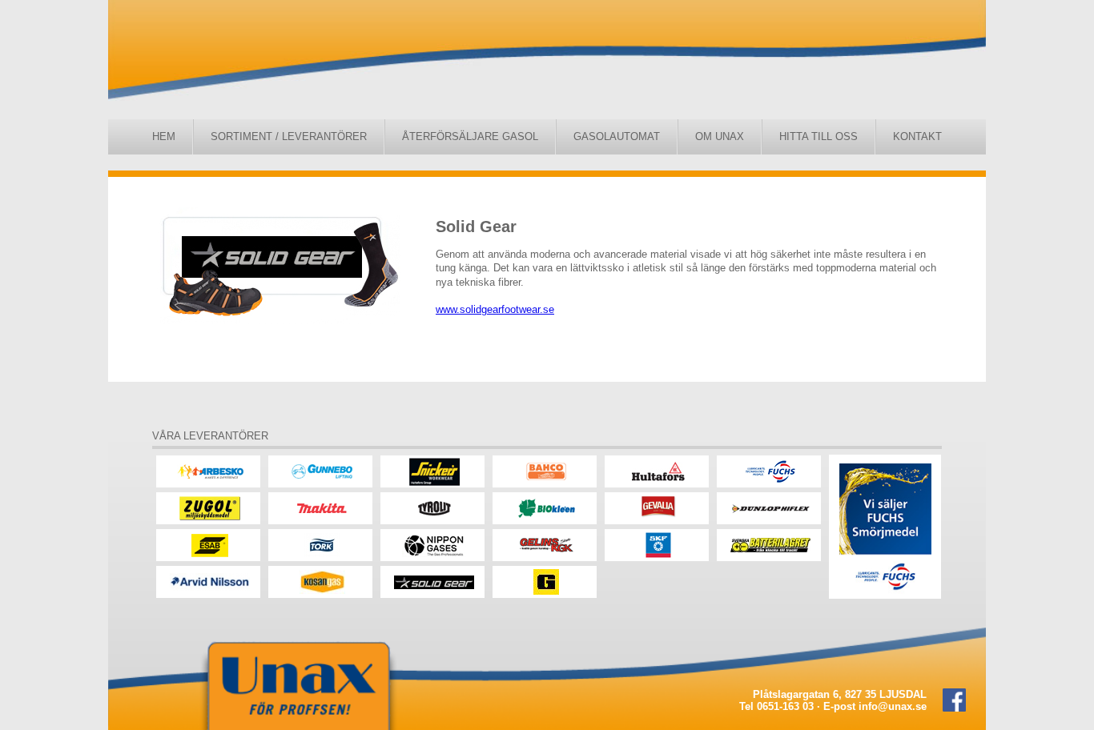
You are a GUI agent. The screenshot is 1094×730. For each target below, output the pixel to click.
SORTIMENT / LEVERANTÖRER (289, 136)
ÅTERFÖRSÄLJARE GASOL (470, 136)
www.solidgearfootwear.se (495, 309)
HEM (163, 136)
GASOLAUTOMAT (616, 136)
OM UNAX (719, 136)
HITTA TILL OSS (818, 136)
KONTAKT (917, 136)
